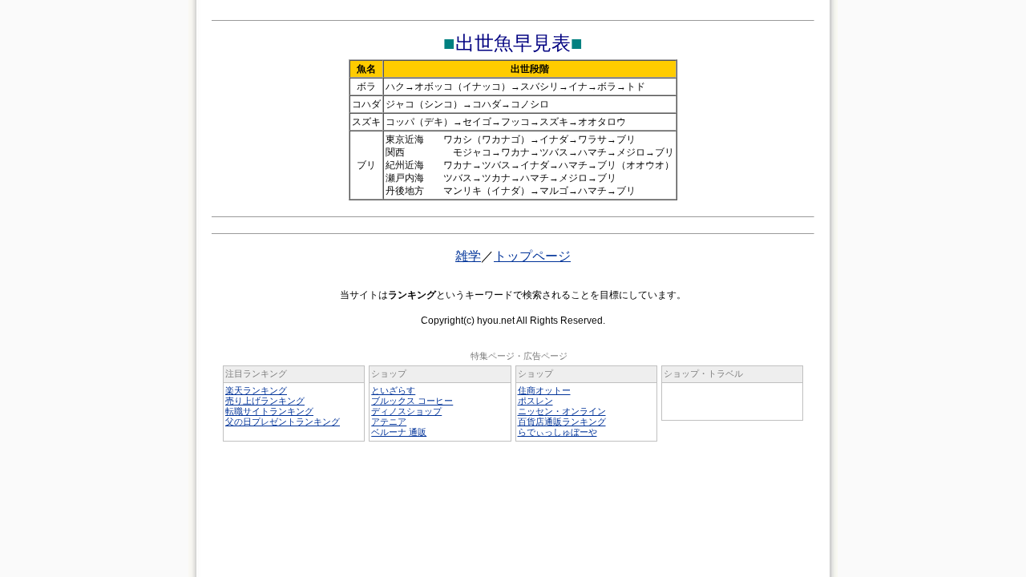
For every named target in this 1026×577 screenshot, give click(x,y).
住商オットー (544, 390)
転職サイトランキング (269, 411)
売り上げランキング (265, 401)
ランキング (412, 295)
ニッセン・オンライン (562, 411)
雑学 (468, 256)
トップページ (532, 256)
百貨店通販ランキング (562, 421)
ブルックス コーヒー (412, 401)
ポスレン (535, 401)
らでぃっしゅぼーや (557, 432)
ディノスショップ (406, 411)
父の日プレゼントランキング (282, 421)
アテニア (388, 421)
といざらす (393, 390)
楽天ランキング (256, 390)
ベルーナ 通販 (398, 432)
